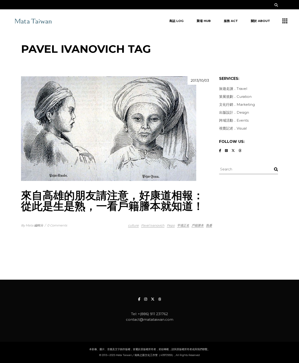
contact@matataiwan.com (149, 319)
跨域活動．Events (234, 120)
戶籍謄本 (198, 225)
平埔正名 (183, 225)
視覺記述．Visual (233, 128)
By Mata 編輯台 (32, 225)
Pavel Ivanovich (152, 225)
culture (133, 225)
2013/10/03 (200, 80)
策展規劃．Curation (235, 96)
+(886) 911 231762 (153, 314)
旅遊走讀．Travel (233, 88)
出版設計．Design (234, 112)
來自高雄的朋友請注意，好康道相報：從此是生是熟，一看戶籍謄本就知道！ (112, 201)
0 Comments (57, 225)
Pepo (171, 225)
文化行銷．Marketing (237, 104)
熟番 (209, 225)
